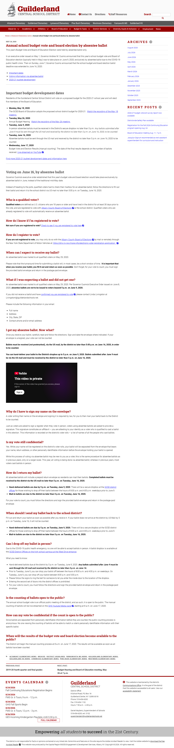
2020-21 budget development (22, 80)
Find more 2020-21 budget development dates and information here (36, 158)
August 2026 (133, 48)
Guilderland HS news (20, 659)
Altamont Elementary (16, 23)
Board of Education (60, 29)
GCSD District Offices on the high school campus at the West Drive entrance (42, 552)
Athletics (41, 29)
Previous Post (13, 665)
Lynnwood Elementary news (45, 659)
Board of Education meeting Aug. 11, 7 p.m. (144, 133)
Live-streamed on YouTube (29, 152)
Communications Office (132, 685)
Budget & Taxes (80, 29)
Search (148, 14)
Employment (148, 29)
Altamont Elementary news (23, 656)
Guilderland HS (136, 23)
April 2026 (132, 67)
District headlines (56, 656)
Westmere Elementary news (102, 659)
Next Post (62, 665)
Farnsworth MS (120, 23)
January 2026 (133, 81)
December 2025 (134, 86)
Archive (41, 656)
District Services (100, 29)
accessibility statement (132, 691)
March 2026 (132, 71)
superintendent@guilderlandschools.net (86, 716)
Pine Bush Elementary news (73, 659)
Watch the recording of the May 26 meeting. (50, 121)
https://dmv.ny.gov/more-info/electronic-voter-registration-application (84, 243)
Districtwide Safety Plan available (141, 120)
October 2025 (133, 95)
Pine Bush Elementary (81, 23)
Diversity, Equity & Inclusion (125, 29)
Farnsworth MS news (76, 656)
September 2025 (134, 100)
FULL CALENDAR (49, 720)
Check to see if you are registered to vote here (61, 225)
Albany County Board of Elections (56, 208)
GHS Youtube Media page (59, 606)
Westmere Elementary (102, 23)
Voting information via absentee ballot (26, 76)
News (158, 29)
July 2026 (131, 52)
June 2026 (132, 57)
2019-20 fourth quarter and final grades (24, 670)
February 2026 (133, 76)
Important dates (16, 73)
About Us (12, 29)
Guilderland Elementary (37, 23)
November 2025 (134, 91)
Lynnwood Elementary (59, 23)
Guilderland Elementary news (103, 656)
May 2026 (131, 62)
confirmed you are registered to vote (57, 294)
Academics (27, 29)
